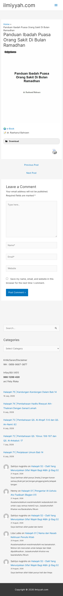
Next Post (31, 173)
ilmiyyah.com (19, 5)
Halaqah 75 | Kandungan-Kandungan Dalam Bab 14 (30, 392)
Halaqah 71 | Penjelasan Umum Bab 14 (23, 452)
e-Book (10, 128)
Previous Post (31, 165)
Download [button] (14, 141)
